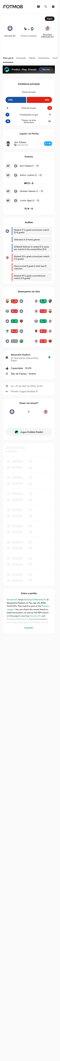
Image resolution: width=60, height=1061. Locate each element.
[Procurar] (46, 6)
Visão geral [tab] (8, 58)
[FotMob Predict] (29, 70)
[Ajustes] (53, 6)
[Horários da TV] (38, 6)
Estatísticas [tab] (44, 58)
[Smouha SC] (12, 413)
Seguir (49, 19)
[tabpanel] (29, 324)
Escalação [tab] (21, 58)
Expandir (28, 627)
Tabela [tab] (32, 58)
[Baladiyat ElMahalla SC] (45, 413)
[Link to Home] (13, 6)
